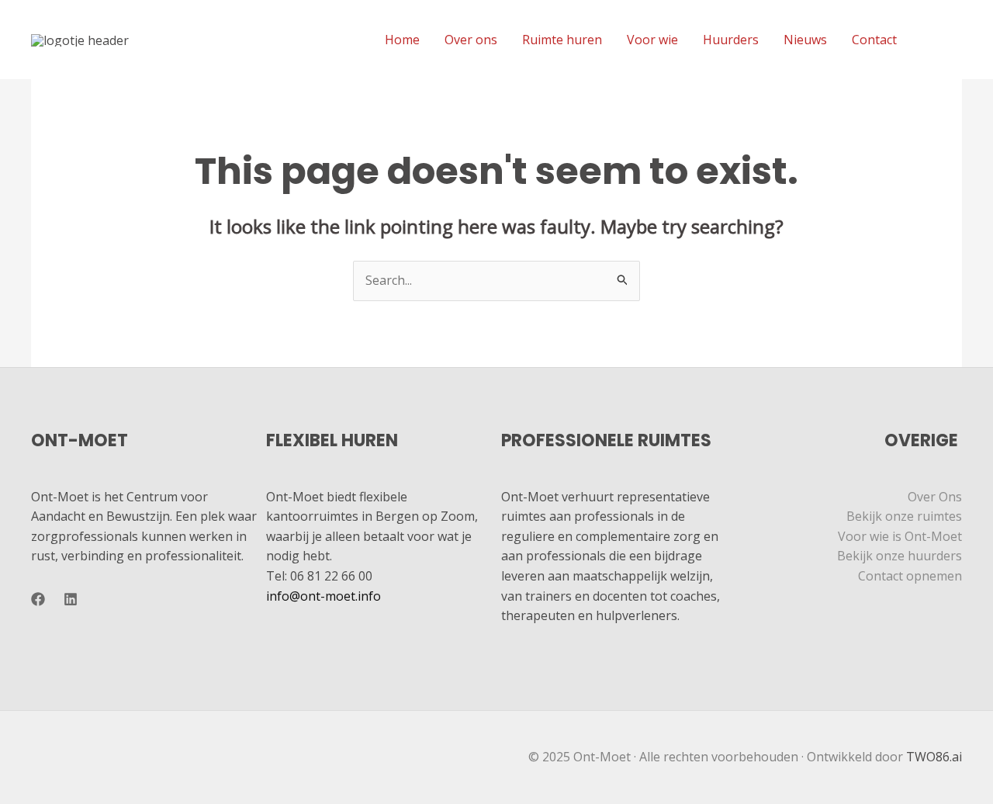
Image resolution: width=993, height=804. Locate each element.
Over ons (471, 39)
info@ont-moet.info (323, 596)
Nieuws (805, 39)
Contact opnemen (910, 575)
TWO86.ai (934, 756)
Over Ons (935, 496)
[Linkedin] (955, 40)
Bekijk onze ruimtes (904, 516)
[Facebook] (932, 40)
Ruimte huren (562, 39)
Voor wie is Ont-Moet (900, 536)
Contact (874, 39)
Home (402, 39)
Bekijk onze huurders (899, 555)
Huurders (731, 39)
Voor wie (652, 39)
